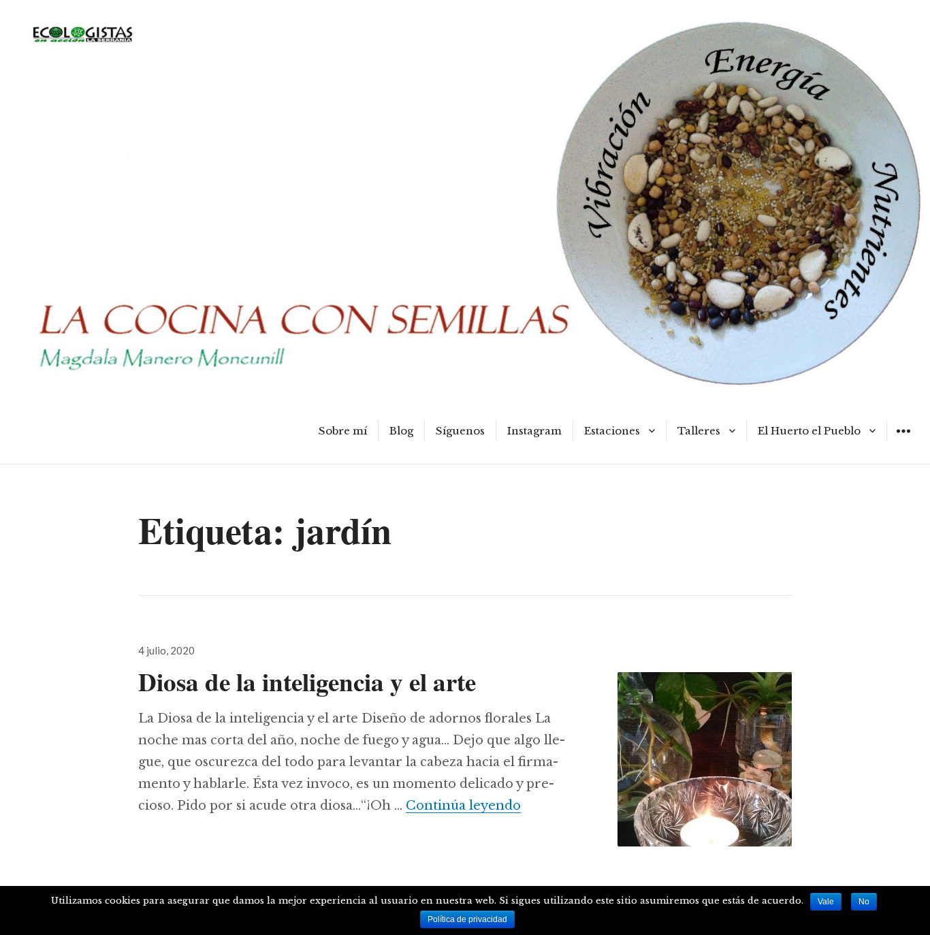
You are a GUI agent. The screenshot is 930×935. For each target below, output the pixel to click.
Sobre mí (343, 430)
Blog (401, 430)
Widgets (903, 441)
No (864, 901)
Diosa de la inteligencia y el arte (307, 681)
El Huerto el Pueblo (809, 430)
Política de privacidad (467, 919)
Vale (826, 901)
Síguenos (460, 430)
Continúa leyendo (463, 805)
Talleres (698, 430)
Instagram (534, 430)
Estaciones (612, 430)
